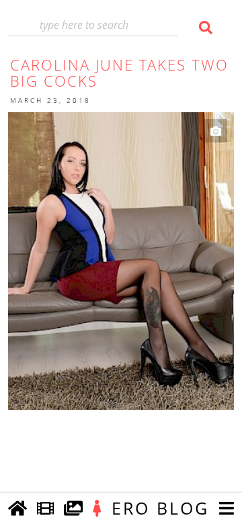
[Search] (203, 27)
